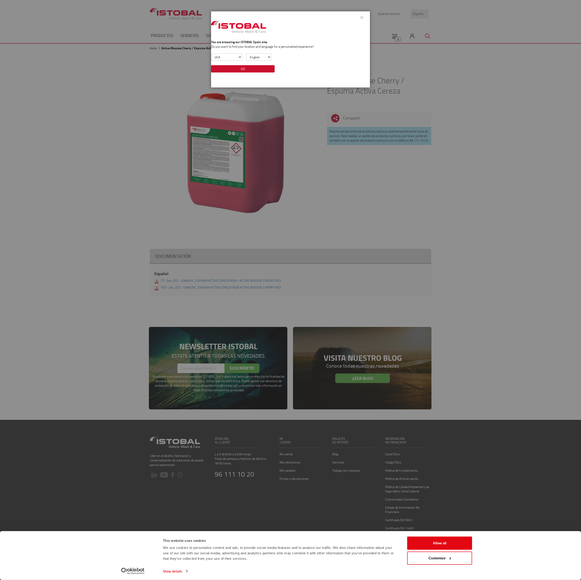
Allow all (439, 543)
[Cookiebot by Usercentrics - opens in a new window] (133, 571)
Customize (437, 558)
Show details (172, 571)
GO (243, 69)
